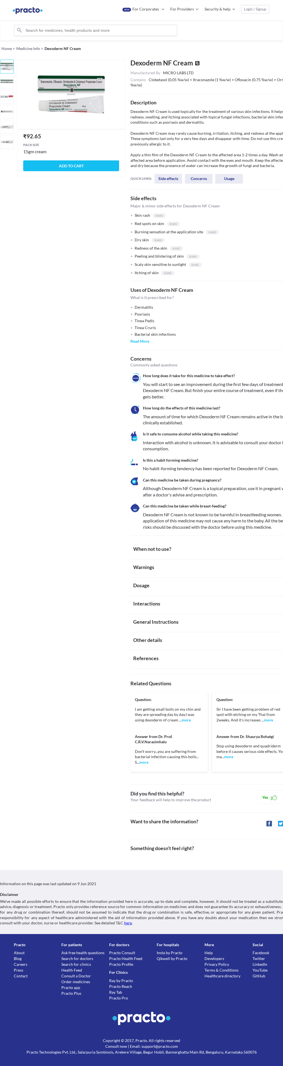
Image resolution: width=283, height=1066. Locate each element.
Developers (214, 958)
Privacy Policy (217, 964)
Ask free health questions (82, 952)
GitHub (259, 976)
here (128, 922)
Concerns (199, 178)
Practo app (70, 987)
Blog (18, 958)
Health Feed (71, 970)
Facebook (261, 952)
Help (209, 952)
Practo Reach (120, 986)
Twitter (259, 958)
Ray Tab (115, 992)
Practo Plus (71, 993)
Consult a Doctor (76, 976)
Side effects (168, 178)
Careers (20, 964)
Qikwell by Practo (172, 958)
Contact (21, 976)
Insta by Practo (169, 952)
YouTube (260, 970)
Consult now (116, 1046)
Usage (229, 178)
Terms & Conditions (222, 970)
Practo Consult (122, 952)
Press (18, 970)
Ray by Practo (121, 980)
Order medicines (75, 981)
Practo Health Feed (125, 958)
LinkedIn (260, 964)
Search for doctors (77, 958)
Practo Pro (118, 998)
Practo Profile (121, 964)
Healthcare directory (222, 976)
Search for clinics (76, 964)
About (19, 952)
